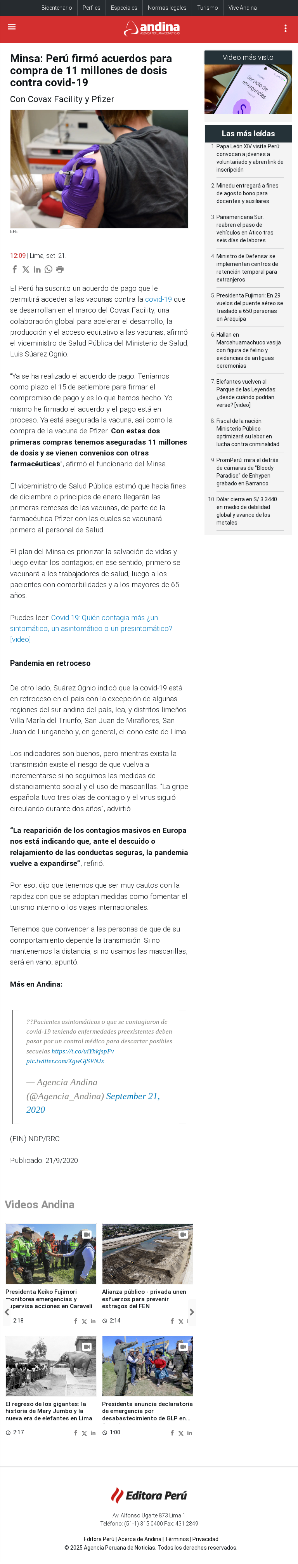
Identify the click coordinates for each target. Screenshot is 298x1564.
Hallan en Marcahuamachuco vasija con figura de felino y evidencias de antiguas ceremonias (249, 350)
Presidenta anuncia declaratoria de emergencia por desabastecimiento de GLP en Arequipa (147, 1415)
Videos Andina (39, 1204)
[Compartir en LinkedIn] (93, 1320)
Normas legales (167, 8)
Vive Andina (243, 8)
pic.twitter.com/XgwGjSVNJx (65, 1061)
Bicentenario (57, 8)
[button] (6, 1312)
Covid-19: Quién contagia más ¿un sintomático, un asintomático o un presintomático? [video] (91, 628)
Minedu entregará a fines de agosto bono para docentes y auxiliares (248, 193)
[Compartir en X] (85, 1320)
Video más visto (248, 57)
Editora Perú (99, 1539)
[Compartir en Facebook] (76, 1320)
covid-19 (158, 299)
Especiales (124, 8)
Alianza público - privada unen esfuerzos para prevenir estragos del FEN (144, 1299)
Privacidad (205, 1539)
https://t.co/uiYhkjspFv (83, 1051)
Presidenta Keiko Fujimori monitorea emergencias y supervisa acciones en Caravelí (48, 1299)
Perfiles (91, 8)
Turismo (207, 8)
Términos (177, 1539)
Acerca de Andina (139, 1539)
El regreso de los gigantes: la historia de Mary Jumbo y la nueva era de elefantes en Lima (48, 1411)
